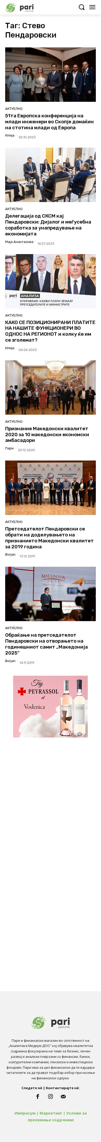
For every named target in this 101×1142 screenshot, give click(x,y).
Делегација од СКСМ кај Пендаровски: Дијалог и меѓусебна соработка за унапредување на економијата (48, 224)
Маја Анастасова (19, 242)
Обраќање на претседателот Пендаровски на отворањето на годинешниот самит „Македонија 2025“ (46, 644)
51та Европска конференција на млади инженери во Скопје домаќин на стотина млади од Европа (49, 122)
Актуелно (14, 108)
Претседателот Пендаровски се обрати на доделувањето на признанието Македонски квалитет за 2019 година (49, 537)
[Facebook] (37, 1096)
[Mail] (63, 1096)
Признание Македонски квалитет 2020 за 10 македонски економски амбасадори (47, 434)
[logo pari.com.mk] (28, 7)
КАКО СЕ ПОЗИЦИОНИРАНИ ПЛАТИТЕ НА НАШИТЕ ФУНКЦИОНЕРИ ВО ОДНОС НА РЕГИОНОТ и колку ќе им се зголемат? (50, 331)
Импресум (25, 1113)
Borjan (10, 554)
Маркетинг (51, 1113)
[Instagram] (50, 1096)
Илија (10, 135)
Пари (9, 448)
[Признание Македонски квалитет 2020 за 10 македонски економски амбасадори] (50, 387)
